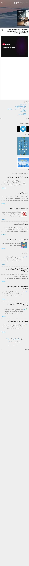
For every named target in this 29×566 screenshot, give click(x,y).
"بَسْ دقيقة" (24, 253)
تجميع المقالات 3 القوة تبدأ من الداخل (17, 109)
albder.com (23, 111)
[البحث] (2, 3)
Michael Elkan (10, 341)
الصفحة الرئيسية (22, 105)
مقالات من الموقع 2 (21, 107)
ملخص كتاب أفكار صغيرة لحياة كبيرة (17, 177)
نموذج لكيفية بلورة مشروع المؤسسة (17, 239)
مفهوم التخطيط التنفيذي (21, 224)
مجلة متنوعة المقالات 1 (20, 106)
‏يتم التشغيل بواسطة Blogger (13, 339)
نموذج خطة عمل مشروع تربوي (19, 208)
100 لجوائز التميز (22, 114)
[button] (2, 30)
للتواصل (24, 110)
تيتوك (24, 113)
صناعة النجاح (19, 3)
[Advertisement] (14, 367)
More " (3, 188)
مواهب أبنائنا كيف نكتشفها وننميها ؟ (18, 321)
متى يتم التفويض (23, 193)
